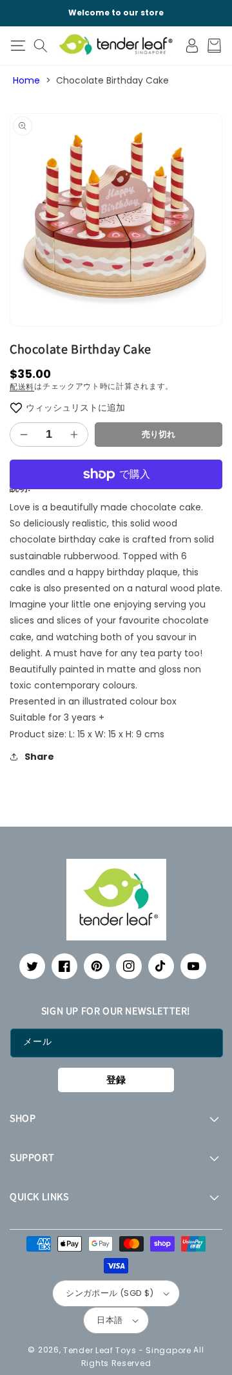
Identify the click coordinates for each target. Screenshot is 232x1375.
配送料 (22, 386)
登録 (116, 1079)
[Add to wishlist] (16, 408)
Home (26, 80)
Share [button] (39, 756)
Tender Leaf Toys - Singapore (127, 1349)
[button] (18, 46)
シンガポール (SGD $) (110, 1293)
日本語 (109, 1320)
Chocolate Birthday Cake (112, 80)
